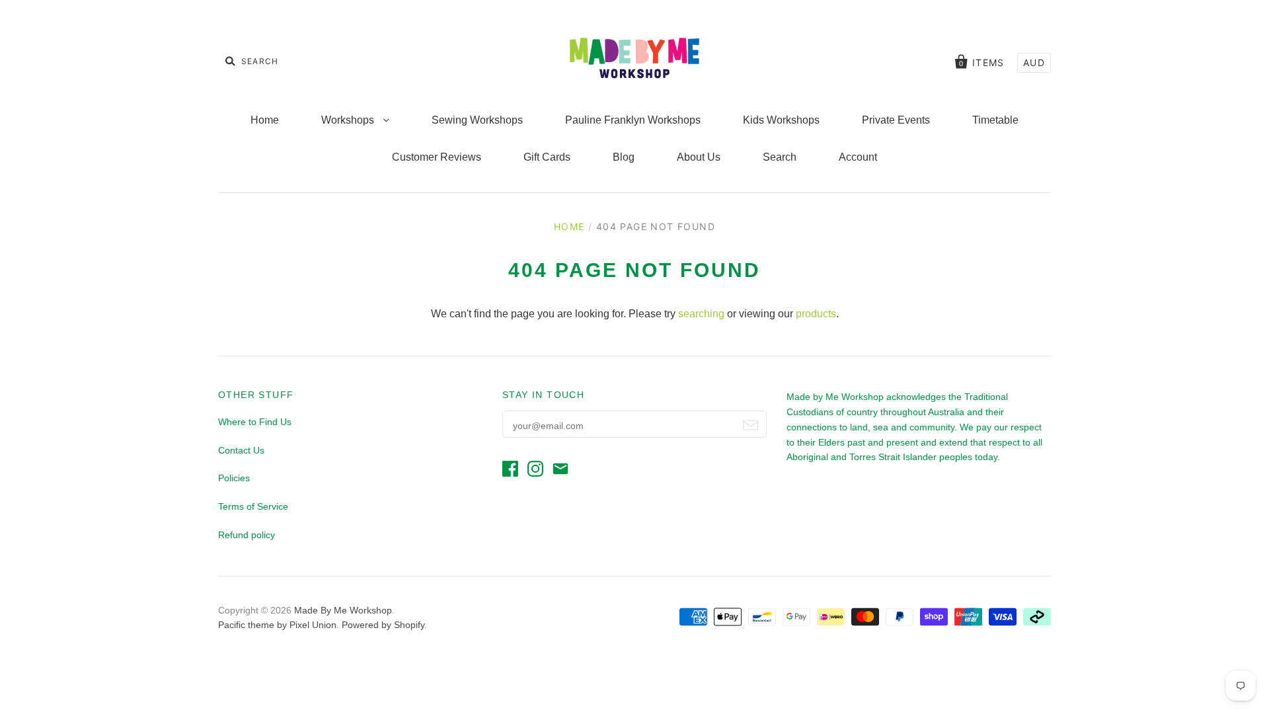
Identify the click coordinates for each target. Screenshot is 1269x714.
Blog (623, 157)
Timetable (995, 120)
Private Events (896, 120)
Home (264, 120)
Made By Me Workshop (343, 610)
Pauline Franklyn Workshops (633, 120)
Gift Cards (546, 157)
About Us (698, 157)
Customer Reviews (436, 157)
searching (701, 313)
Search (779, 157)
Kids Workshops (781, 120)
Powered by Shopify (383, 624)
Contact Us (241, 450)
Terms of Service (253, 506)
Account (858, 157)
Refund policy (246, 535)
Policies (234, 478)
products (816, 313)
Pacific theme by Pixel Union (277, 624)
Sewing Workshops (477, 120)
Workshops (349, 120)
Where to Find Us (254, 421)
